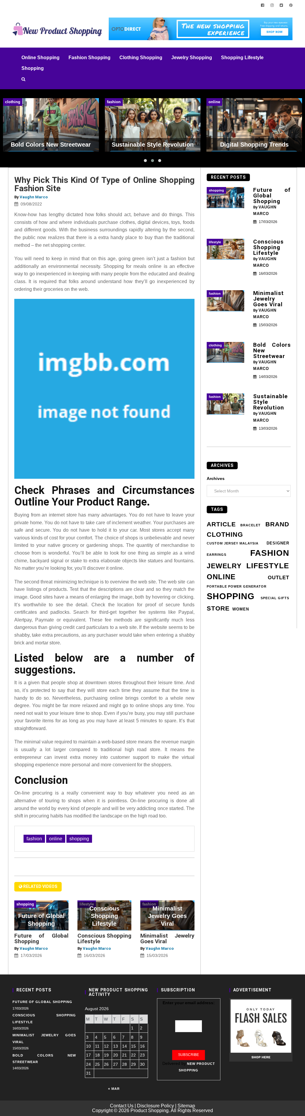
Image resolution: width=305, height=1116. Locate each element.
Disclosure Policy (155, 1105)
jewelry (224, 566)
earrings (216, 554)
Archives (216, 478)
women (240, 609)
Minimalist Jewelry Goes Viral (167, 938)
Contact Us (121, 1105)
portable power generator (237, 586)
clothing (225, 534)
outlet (278, 577)
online (55, 838)
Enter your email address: (189, 1002)
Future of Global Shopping (41, 938)
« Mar (114, 1088)
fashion (34, 838)
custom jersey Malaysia (233, 543)
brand (277, 524)
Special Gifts (275, 598)
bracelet (250, 525)
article (221, 524)
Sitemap (186, 1105)
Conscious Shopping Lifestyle (104, 938)
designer (278, 543)
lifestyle (267, 566)
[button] (145, 161)
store (218, 608)
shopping (79, 838)
